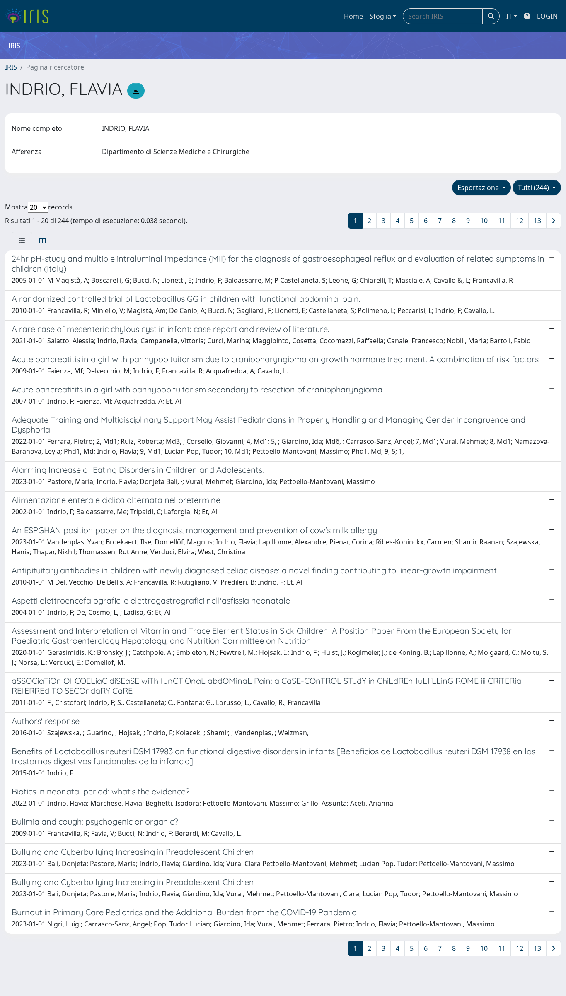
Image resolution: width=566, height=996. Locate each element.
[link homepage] (30, 16)
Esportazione (479, 187)
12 (519, 220)
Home (353, 16)
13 (537, 220)
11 (502, 220)
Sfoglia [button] (380, 16)
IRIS (11, 67)
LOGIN (547, 16)
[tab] (22, 240)
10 (484, 220)
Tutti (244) (534, 187)
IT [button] (509, 16)
